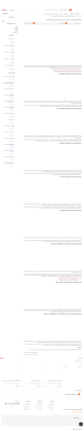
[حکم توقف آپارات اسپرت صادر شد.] (31, 370)
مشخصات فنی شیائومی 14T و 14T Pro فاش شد (8, 132)
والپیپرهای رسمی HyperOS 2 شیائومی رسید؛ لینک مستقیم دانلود (8, 95)
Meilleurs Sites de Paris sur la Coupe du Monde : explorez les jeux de (9, 163)
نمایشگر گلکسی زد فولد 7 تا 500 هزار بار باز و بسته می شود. (11, 380)
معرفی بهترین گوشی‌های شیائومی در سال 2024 (9, 114)
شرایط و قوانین (51, 409)
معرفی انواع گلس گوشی (11, 119)
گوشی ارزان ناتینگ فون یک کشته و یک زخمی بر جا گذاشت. (8, 151)
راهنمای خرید (51, 403)
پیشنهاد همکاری (39, 409)
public (17, 26)
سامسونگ (79, 341)
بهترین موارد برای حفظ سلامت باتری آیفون (9, 88)
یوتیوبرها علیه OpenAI (11, 38)
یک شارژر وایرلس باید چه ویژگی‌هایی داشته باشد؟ (8, 59)
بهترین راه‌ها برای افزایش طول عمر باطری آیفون (9, 126)
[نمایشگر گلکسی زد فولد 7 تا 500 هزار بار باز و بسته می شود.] (11, 370)
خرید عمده (60, 13)
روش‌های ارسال (51, 404)
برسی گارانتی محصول (27, 407)
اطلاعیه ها (16, 29)
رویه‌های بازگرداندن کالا (50, 407)
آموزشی (16, 27)
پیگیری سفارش (27, 403)
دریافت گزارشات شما (27, 409)
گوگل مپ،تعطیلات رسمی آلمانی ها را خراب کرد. (8, 76)
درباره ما (52, 13)
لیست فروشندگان (39, 403)
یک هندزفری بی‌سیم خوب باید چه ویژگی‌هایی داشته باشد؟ (8, 46)
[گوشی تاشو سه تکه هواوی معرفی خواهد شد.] (52, 370)
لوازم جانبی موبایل (47, 13)
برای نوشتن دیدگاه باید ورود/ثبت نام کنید (71, 394)
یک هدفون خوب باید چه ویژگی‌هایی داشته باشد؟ (9, 52)
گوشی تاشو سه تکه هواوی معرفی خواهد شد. (54, 380)
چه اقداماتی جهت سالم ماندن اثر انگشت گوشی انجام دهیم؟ (9, 144)
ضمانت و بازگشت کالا (27, 406)
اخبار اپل (16, 28)
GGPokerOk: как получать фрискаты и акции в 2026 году (9, 107)
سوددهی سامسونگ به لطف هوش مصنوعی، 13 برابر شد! (8, 157)
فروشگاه (66, 13)
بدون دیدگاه (12, 49)
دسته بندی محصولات (77, 13)
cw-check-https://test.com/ (78, 361)
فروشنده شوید (39, 404)
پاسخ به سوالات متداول (26, 404)
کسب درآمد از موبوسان (38, 407)
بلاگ (71, 13)
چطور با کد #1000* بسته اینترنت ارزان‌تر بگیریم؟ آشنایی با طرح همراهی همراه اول (9, 83)
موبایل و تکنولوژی (14, 32)
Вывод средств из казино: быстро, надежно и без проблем (9, 101)
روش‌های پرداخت (50, 406)
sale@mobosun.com (76, 412)
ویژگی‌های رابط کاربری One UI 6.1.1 (9, 65)
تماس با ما (56, 13)
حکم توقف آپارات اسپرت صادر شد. (35, 380)
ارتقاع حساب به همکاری (38, 406)
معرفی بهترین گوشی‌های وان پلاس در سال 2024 (9, 138)
